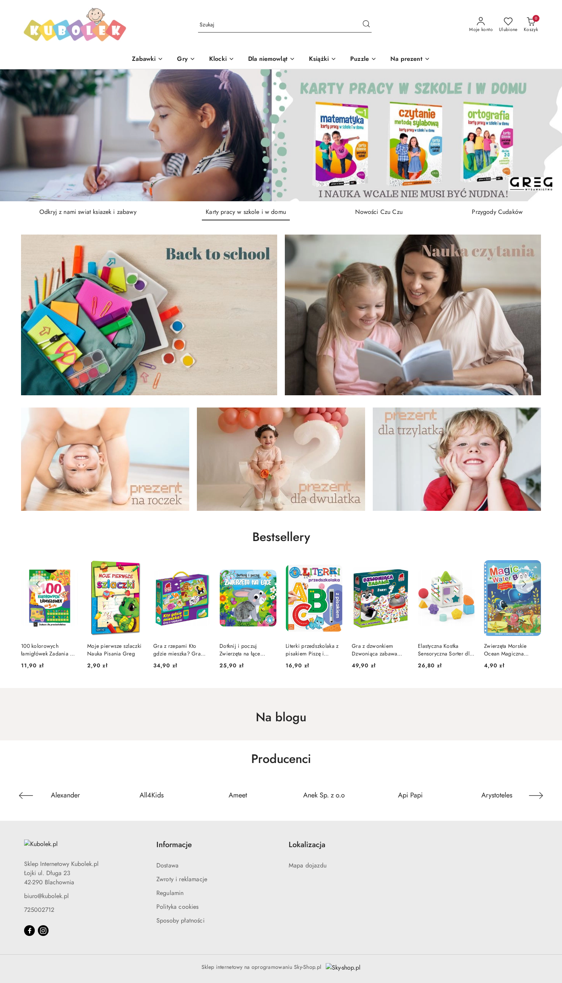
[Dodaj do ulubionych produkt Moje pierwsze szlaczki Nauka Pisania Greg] (69, 569)
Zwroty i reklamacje (181, 879)
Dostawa (167, 865)
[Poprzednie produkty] (38, 584)
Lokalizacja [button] (307, 844)
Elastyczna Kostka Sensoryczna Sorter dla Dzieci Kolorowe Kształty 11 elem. (379, 649)
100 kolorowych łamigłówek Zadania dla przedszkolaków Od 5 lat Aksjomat (512, 649)
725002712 (39, 909)
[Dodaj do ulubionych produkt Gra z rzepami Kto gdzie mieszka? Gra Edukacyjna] (135, 569)
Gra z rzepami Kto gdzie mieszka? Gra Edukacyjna (111, 649)
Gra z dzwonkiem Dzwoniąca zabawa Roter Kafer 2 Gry (308, 649)
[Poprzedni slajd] (17, 135)
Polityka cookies (177, 906)
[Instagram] (43, 930)
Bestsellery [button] (281, 537)
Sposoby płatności (180, 920)
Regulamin (170, 892)
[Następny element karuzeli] (536, 795)
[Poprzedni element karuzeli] (26, 795)
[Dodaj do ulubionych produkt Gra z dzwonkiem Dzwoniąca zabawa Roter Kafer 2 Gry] (333, 569)
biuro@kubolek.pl (46, 896)
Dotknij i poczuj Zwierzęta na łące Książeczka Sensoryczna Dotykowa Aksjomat (181, 649)
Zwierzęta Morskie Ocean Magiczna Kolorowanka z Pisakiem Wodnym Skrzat (439, 649)
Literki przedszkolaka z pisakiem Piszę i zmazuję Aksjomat (245, 649)
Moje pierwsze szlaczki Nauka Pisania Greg (48, 649)
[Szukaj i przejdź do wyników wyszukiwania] (366, 25)
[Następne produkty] (524, 584)
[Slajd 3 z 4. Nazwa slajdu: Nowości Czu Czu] (281, 135)
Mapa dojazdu (307, 865)
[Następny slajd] (545, 135)
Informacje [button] (174, 844)
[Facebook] (29, 930)
